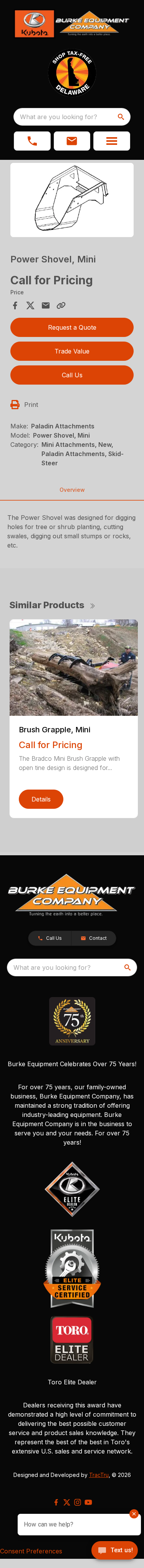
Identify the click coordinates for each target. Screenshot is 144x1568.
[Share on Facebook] (15, 305)
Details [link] (41, 799)
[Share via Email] (45, 305)
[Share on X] (30, 305)
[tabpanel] (72, 201)
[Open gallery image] (72, 200)
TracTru (99, 1475)
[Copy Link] (61, 305)
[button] (32, 141)
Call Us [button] (72, 375)
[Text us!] (114, 1551)
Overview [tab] (72, 489)
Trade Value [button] (72, 351)
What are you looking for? (58, 117)
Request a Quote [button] (72, 327)
